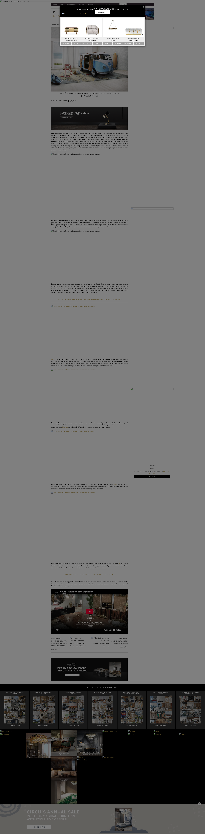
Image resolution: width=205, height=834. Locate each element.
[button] (142, 34)
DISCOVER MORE (102, 12)
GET (66, 43)
